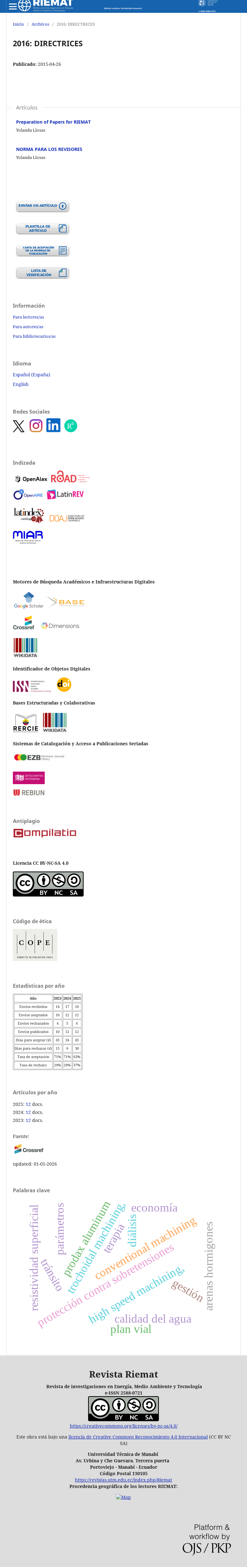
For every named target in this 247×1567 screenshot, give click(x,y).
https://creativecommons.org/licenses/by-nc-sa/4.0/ (124, 1426)
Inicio (18, 24)
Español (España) (31, 375)
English (21, 384)
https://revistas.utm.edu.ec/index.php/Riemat (123, 1480)
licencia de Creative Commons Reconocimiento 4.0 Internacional (138, 1437)
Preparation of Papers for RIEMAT (53, 122)
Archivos (40, 24)
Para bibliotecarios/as (34, 336)
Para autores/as (28, 326)
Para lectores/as (28, 317)
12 (28, 1104)
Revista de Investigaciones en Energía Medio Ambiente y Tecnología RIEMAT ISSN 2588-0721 (118, 6)
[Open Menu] (12, 6)
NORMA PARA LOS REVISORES (49, 149)
